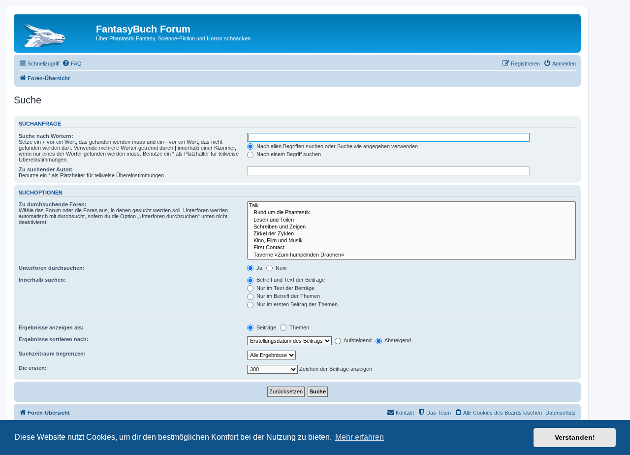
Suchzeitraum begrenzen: (52, 354)
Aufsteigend (357, 340)
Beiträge (265, 327)
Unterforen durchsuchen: (52, 268)
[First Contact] (411, 247)
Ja (258, 268)
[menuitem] (72, 63)
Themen (298, 327)
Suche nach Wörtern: (46, 136)
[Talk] (411, 205)
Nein (280, 268)
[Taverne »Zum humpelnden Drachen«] (411, 255)
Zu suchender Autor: (46, 169)
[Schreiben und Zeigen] (411, 227)
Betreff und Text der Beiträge (290, 280)
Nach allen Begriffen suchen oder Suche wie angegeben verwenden (336, 146)
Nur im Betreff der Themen (287, 296)
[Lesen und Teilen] (411, 220)
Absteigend (397, 340)
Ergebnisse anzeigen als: (51, 327)
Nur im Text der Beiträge (285, 288)
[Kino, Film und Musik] (411, 240)
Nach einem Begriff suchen (288, 154)
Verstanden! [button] (575, 437)
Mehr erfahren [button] (359, 437)
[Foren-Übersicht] (56, 32)
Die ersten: (33, 368)
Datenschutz (560, 413)
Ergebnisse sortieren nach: (54, 339)
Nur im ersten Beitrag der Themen (296, 304)
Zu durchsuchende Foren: (53, 204)
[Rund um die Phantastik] (411, 212)
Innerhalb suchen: (42, 280)
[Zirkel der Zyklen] (411, 233)
